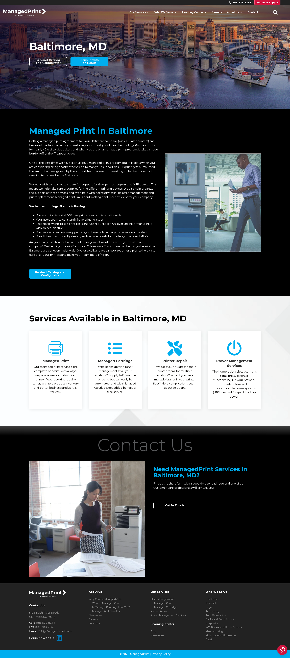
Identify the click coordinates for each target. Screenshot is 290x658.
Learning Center (193, 12)
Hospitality (212, 623)
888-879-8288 (241, 2)
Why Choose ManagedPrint (105, 599)
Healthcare (212, 599)
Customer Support (267, 2)
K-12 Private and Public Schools (224, 627)
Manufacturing (214, 631)
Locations (94, 623)
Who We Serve (164, 12)
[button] (282, 650)
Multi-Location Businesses (221, 635)
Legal (209, 607)
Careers (217, 12)
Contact (253, 12)
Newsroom (95, 615)
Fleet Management (162, 599)
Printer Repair (159, 611)
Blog (153, 631)
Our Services (138, 12)
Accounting (212, 611)
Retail (209, 639)
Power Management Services (168, 615)
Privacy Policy (161, 654)
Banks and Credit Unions (220, 619)
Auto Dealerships (216, 615)
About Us (233, 12)
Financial (211, 603)
